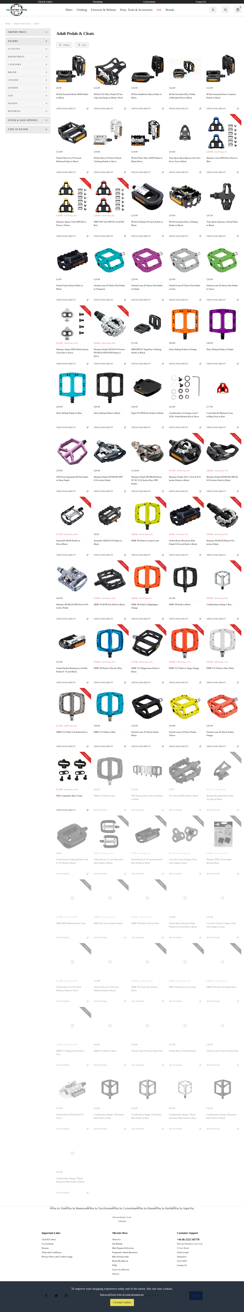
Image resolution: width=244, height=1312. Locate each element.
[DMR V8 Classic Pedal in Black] (110, 898)
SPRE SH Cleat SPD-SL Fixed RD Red (109, 223)
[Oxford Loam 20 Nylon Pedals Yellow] (185, 707)
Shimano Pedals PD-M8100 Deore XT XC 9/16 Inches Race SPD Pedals (146, 480)
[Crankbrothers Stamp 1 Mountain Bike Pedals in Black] (222, 1089)
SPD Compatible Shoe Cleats (69, 795)
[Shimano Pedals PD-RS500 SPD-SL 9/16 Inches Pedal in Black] (222, 452)
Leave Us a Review (120, 1269)
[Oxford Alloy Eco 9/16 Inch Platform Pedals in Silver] (72, 962)
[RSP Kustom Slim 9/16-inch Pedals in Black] (147, 770)
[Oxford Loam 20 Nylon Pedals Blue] (222, 1026)
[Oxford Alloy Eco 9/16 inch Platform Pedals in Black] (110, 962)
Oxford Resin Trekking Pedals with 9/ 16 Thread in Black (72, 861)
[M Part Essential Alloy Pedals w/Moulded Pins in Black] (185, 69)
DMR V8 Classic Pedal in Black (108, 923)
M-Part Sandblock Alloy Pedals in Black (146, 96)
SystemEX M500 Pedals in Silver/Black (68, 542)
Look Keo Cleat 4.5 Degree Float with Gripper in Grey (221, 925)
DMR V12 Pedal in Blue (105, 732)
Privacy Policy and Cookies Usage (57, 1256)
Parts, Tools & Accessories (136, 9)
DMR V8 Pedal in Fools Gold (182, 987)
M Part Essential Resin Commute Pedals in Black (221, 96)
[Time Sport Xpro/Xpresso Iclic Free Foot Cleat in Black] (185, 133)
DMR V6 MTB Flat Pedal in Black (109, 604)
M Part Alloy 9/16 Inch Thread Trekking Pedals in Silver (107, 160)
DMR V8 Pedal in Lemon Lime (145, 540)
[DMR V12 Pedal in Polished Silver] (72, 707)
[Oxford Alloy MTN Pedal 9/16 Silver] (72, 1089)
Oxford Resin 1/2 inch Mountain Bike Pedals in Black (108, 861)
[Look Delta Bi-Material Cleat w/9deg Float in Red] (222, 388)
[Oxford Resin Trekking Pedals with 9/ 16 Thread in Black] (72, 834)
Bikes (69, 9)
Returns (45, 1248)
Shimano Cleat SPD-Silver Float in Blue (222, 160)
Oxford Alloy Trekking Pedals (182, 1051)
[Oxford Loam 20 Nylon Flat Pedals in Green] (222, 260)
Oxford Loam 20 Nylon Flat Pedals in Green (222, 287)
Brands (170, 9)
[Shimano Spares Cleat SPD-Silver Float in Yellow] (72, 197)
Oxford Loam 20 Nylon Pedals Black (145, 734)
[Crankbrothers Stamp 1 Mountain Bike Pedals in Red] (110, 1089)
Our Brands (117, 1244)
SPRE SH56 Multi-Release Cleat (70, 923)
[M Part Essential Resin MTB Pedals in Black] (72, 69)
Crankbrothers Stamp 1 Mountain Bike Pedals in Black (221, 1116)
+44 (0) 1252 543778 (188, 1239)
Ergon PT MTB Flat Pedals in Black (147, 413)
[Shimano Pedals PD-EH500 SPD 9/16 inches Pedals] (110, 452)
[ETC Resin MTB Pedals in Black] (185, 770)
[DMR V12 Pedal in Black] (110, 1026)
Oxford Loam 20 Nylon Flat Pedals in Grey (184, 287)
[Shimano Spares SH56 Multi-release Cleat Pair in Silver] (72, 324)
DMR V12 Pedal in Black (105, 1051)
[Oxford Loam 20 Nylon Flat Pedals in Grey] (185, 260)
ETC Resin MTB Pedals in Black (184, 795)
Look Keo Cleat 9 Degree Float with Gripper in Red (183, 861)
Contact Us (182, 1265)
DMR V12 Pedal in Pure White (220, 668)
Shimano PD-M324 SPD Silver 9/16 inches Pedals (72, 606)
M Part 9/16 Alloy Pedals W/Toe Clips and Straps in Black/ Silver (108, 96)
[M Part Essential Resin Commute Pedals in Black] (222, 69)
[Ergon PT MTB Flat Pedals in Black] (147, 388)
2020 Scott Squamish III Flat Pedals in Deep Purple (72, 479)
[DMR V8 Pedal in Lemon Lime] (147, 515)
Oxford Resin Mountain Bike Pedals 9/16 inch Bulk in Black (183, 542)
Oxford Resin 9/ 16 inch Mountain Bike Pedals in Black (146, 861)
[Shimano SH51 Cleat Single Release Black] (222, 834)
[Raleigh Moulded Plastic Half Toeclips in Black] (222, 770)
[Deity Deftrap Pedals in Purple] (222, 324)
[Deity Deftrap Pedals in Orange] (185, 324)
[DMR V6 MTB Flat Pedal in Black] (110, 579)
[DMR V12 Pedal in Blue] (110, 707)
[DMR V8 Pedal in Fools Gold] (185, 962)
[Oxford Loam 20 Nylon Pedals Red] (147, 1026)
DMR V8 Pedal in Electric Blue (108, 668)
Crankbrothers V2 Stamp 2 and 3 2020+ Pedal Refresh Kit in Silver (184, 415)
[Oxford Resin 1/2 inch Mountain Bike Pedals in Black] (110, 834)
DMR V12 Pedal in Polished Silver (71, 732)
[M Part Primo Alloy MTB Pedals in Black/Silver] (147, 133)
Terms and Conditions (51, 1252)
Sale (159, 9)
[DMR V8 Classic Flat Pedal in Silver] (147, 962)
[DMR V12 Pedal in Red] (110, 770)
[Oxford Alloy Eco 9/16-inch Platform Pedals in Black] (72, 133)
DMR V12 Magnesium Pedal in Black (145, 670)
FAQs (114, 1265)
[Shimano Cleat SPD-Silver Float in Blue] (222, 133)
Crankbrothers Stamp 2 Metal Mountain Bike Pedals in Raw (182, 1116)
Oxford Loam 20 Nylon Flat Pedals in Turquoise (109, 287)
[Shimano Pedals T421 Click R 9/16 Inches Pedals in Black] (185, 452)
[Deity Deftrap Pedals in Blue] (72, 388)
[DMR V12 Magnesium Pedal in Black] (147, 643)
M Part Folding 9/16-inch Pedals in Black (147, 223)
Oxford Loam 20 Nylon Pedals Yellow (182, 734)
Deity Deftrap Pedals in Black (107, 413)
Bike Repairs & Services (123, 1248)
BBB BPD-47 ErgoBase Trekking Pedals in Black (146, 351)
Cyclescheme (48, 1244)
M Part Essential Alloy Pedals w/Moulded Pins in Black (182, 96)
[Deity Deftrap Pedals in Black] (110, 388)
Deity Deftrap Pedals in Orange (183, 349)
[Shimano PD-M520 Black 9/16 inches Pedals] (222, 515)
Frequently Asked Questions (124, 1252)
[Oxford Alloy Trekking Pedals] (185, 1026)
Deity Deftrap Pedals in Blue (69, 413)
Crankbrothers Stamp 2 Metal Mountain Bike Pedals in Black (70, 1180)
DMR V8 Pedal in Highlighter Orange (144, 606)
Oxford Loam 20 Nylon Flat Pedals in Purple (147, 287)
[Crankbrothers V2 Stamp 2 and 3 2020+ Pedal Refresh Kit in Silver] (185, 388)
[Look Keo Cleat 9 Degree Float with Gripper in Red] (185, 834)
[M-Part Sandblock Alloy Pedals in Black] (147, 69)
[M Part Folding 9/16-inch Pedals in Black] (147, 197)
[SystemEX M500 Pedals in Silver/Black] (72, 515)
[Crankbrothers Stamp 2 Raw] (222, 579)
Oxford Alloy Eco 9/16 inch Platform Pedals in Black (106, 989)
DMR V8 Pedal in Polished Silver (221, 987)
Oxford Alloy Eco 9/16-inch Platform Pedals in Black (68, 160)
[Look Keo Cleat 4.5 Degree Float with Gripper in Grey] (222, 898)
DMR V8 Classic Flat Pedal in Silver (144, 989)
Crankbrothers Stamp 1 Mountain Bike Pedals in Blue (146, 1116)
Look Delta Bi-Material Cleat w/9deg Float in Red (219, 415)
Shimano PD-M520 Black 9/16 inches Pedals (220, 542)
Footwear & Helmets (103, 9)
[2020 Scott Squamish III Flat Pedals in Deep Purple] (72, 452)
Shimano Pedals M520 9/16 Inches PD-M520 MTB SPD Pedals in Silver (109, 352)
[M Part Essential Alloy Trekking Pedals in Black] (185, 197)
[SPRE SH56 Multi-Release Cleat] (72, 898)
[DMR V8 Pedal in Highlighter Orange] (147, 579)
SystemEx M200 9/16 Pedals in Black (108, 542)
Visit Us (115, 1274)
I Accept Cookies (122, 1302)
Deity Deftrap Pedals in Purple (220, 349)
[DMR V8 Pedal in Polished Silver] (222, 962)
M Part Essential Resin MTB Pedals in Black (72, 96)
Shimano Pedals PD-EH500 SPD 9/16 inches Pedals (108, 479)
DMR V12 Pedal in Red (104, 795)
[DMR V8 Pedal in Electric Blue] (110, 643)
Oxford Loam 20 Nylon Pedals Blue (222, 1051)
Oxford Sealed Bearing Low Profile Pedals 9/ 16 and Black (72, 670)
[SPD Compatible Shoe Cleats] (72, 770)
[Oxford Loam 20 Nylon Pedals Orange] (222, 707)
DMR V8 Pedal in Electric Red (145, 923)
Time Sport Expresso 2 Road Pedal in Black (222, 223)
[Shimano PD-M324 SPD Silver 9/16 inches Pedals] (72, 579)
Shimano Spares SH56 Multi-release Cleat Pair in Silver (72, 351)
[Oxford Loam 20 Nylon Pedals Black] (147, 707)
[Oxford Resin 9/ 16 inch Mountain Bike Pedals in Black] (147, 834)
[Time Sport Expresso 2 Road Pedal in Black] (222, 197)
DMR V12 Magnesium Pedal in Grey (70, 1053)
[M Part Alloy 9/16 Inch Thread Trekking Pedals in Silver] (110, 133)
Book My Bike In (120, 1261)
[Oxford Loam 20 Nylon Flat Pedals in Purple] (147, 260)
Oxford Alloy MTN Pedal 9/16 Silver (69, 1116)
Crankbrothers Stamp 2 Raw (219, 604)
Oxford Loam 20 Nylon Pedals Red (147, 1051)
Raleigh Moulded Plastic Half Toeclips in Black (219, 797)
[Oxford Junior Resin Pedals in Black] (72, 260)
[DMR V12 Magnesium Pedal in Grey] (72, 1026)
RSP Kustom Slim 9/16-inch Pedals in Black (147, 797)
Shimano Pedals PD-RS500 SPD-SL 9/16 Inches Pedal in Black (222, 479)
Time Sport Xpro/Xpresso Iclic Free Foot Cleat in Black (185, 160)
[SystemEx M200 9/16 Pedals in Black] (110, 515)
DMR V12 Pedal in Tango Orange (184, 668)
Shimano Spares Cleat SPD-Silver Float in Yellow (71, 223)
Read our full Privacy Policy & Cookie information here (122, 1295)
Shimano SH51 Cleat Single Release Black (219, 861)
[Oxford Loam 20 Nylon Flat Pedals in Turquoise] (110, 260)
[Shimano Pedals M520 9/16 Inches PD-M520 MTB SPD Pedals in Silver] (110, 324)
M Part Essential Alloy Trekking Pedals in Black (183, 223)
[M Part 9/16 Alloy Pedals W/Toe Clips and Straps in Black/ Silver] (110, 69)
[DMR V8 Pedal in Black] (185, 579)
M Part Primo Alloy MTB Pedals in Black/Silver (147, 160)
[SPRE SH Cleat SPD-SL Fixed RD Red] (110, 197)
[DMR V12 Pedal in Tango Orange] (185, 643)
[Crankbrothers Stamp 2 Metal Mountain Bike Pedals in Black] (72, 1153)
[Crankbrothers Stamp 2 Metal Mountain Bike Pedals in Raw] (185, 1089)
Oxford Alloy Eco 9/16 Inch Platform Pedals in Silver (68, 989)
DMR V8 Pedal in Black (180, 604)
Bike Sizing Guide (120, 1256)
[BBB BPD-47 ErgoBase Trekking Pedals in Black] (147, 324)
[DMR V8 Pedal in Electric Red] (147, 898)
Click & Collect (49, 1239)
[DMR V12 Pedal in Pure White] (222, 643)
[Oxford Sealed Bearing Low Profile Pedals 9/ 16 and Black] (72, 643)
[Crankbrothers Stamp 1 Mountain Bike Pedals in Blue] (147, 1089)
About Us (116, 1239)
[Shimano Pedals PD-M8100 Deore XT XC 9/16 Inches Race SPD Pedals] (147, 452)
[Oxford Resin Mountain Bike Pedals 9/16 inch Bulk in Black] (185, 515)
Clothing (82, 9)
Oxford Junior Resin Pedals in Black (69, 287)
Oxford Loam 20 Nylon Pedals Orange (220, 734)
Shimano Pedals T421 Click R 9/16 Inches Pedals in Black (185, 479)
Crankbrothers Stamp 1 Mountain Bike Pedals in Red (109, 1116)
